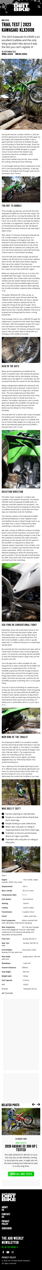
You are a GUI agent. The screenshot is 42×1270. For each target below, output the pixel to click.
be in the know (9, 1247)
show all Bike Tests (21, 1174)
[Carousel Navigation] (36, 1104)
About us (5, 1208)
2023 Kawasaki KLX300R (20, 139)
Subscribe (7, 1228)
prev (34, 1104)
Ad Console (7, 993)
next (38, 1104)
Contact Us (6, 1215)
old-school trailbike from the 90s (14, 159)
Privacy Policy (5, 1222)
